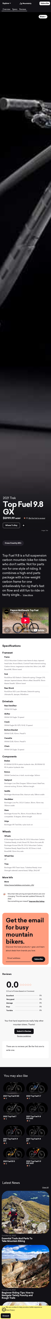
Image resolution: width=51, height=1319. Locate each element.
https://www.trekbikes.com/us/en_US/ (19, 885)
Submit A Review (24, 1031)
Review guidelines (24, 1036)
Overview (6, 9)
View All (45, 1187)
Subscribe (45, 3)
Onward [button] (5, 1316)
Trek (13, 498)
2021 (6, 498)
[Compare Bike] (23, 525)
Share (42, 17)
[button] (10, 1310)
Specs (14, 9)
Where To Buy (11, 525)
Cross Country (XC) (13, 543)
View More (28, 595)
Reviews (22, 9)
